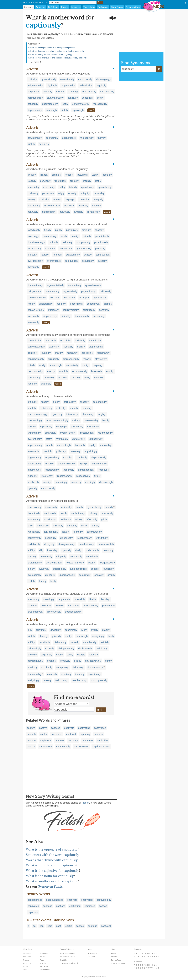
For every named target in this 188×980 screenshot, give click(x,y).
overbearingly (35, 420)
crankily (74, 181)
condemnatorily (80, 104)
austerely (49, 377)
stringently (93, 426)
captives (59, 740)
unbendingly (34, 432)
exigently (32, 476)
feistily (31, 303)
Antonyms (40, 7)
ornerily (72, 193)
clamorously (52, 469)
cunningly (108, 568)
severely (47, 91)
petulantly (33, 104)
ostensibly (79, 599)
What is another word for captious (52, 881)
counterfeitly (34, 538)
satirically (54, 346)
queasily (102, 260)
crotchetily (49, 187)
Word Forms (117, 7)
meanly (32, 199)
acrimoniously (35, 97)
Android (91, 957)
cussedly (75, 377)
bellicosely (105, 291)
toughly (102, 414)
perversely (48, 193)
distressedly (49, 211)
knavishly (52, 550)
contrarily (73, 97)
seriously (76, 482)
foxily (53, 581)
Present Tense (45, 970)
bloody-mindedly (66, 463)
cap (41, 926)
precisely (100, 248)
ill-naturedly (93, 211)
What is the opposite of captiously (52, 849)
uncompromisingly (38, 414)
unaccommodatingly (57, 420)
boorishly (80, 445)
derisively (80, 340)
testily (65, 104)
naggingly (101, 85)
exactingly (87, 97)
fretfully (32, 174)
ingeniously (94, 674)
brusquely (96, 371)
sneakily (99, 575)
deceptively (34, 513)
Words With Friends (67, 957)
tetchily (73, 187)
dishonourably (95, 667)
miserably (99, 193)
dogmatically (34, 457)
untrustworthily (106, 544)
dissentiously (82, 316)
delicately (67, 242)
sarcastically (107, 91)
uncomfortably (52, 205)
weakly (91, 562)
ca (34, 926)
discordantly (76, 303)
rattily (98, 181)
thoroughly (33, 267)
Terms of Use (116, 960)
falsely (79, 507)
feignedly (78, 531)
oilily (30, 525)
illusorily (79, 674)
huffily (62, 187)
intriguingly (34, 680)
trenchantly (103, 352)
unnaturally (43, 525)
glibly (104, 519)
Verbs (25, 970)
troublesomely (64, 476)
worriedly (69, 205)
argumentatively (55, 285)
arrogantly (53, 359)
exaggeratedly (107, 562)
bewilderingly (35, 137)
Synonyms (28, 7)
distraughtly (34, 205)
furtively (93, 654)
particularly (72, 230)
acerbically (87, 352)
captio (68, 926)
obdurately (50, 432)
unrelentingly (64, 445)
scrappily (84, 297)
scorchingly (55, 365)
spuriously (50, 519)
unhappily (98, 199)
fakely (65, 531)
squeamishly (73, 254)
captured (71, 734)
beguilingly (84, 575)
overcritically (67, 79)
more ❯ (91, 110)
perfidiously (34, 544)
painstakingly (103, 254)
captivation (100, 728)
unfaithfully (92, 556)
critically (32, 79)
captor (43, 734)
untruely (32, 556)
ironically (32, 352)
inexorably (33, 451)
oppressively (52, 457)
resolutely (75, 451)
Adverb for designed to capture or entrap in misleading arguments (56, 51)
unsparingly (61, 482)
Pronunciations (133, 7)
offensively (101, 359)
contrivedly (76, 556)
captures (31, 740)
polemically (89, 310)
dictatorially (78, 439)
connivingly (82, 636)
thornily (102, 137)
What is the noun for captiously (50, 876)
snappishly (33, 187)
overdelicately (35, 260)
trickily (31, 144)
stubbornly (33, 482)
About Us (114, 957)
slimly (108, 660)
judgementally (35, 85)
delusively (78, 667)
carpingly (73, 91)
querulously (87, 187)
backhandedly (35, 371)
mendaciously (86, 544)
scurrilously (34, 377)
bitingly (81, 346)
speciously (107, 513)
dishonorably (35, 674)
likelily (92, 599)
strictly (76, 420)
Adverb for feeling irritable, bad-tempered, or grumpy (50, 54)
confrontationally (37, 297)
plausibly (105, 599)
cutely (70, 654)
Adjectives (44, 953)
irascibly (107, 174)
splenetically (104, 187)
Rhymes (64, 7)
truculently (69, 297)
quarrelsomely (50, 104)
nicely (64, 236)
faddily (45, 254)
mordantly (72, 352)
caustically (95, 340)
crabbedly (33, 193)
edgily (61, 193)
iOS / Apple (92, 953)
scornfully (65, 340)
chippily (108, 303)
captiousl (106, 926)
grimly (49, 445)
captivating (84, 728)
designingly (98, 636)
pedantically (85, 85)
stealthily (32, 667)
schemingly (71, 630)
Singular (43, 963)
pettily (100, 97)
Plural (42, 960)
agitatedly (33, 211)
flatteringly (73, 605)
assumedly (46, 556)
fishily (84, 525)
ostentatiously (90, 605)
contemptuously (36, 346)
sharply (59, 352)
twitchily (78, 211)
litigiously (53, 310)
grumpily (56, 174)
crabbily (87, 181)
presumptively (35, 611)
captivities (102, 740)
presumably (108, 605)
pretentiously (35, 562)
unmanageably (86, 469)
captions (60, 906)
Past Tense (44, 966)
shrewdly (65, 660)
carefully (50, 248)
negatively (33, 91)
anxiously (83, 205)
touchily (32, 181)
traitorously (61, 680)
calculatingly (34, 648)
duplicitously (78, 513)
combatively (74, 285)
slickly (31, 568)
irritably (44, 174)
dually (78, 550)
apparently (64, 599)
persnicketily (102, 236)
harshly (32, 426)
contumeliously (36, 359)
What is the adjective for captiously (52, 870)
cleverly (43, 636)
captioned (89, 906)
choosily (99, 230)
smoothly (72, 525)
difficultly (32, 254)
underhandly (92, 550)
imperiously (46, 426)
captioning (74, 906)
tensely (57, 199)
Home (113, 953)
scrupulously (83, 242)
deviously (44, 144)
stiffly (49, 439)
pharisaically (34, 507)
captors (31, 746)
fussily (47, 230)
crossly (69, 174)
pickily (64, 110)
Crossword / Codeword (69, 963)
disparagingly (103, 79)
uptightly (85, 193)
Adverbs (43, 957)
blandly (95, 525)
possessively (83, 476)
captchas (33, 912)
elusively (52, 674)
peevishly (45, 181)
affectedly (92, 519)
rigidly (92, 445)
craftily (31, 581)
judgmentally (68, 85)
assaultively (93, 303)
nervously (64, 211)
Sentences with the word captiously (52, 855)
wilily (84, 630)
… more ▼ (36, 62)
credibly (59, 605)
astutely (104, 642)
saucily (110, 371)
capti (58, 926)
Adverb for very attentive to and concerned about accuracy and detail (57, 58)
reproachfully (100, 104)
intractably (72, 414)
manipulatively (35, 660)
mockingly (50, 340)
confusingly (52, 137)
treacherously (84, 538)
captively (73, 740)
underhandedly (67, 575)
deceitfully (50, 538)
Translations (89, 7)
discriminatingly (36, 242)
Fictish (85, 802)
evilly (87, 377)
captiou (80, 926)
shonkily (51, 660)
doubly (63, 513)
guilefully (50, 575)
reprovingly (78, 110)
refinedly (57, 254)
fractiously (60, 181)
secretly (74, 642)
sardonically (34, 340)
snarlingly (46, 383)
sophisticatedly (73, 611)
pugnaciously (88, 291)
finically (87, 236)
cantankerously (55, 97)
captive (43, 728)
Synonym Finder (51, 886)
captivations (45, 746)
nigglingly (52, 85)
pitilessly (61, 451)
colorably (46, 605)
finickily (60, 91)
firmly (97, 476)
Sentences (75, 7)
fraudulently (34, 519)
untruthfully (102, 538)
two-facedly (34, 531)
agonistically (99, 297)
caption (103, 906)
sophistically (69, 137)
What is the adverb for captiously (51, 865)
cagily (59, 654)
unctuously (50, 513)
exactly (88, 254)
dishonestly (66, 538)
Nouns (25, 966)
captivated (56, 734)
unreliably (58, 525)
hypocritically (94, 507)
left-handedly (51, 531)
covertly (49, 648)
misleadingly (87, 137)
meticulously (34, 248)
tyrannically (62, 439)
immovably (105, 445)
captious (55, 728)
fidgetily (96, 205)
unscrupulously (99, 680)
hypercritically (48, 79)
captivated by (103, 899)
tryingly (83, 463)
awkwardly (33, 322)
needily (47, 482)
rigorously (57, 414)
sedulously (88, 260)
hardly (105, 420)
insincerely (51, 507)
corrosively (72, 365)
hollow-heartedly (75, 562)
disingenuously (66, 544)
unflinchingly (96, 439)
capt (49, 926)
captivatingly (63, 746)
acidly (42, 365)
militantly (54, 297)
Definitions (53, 7)
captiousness (81, 746)
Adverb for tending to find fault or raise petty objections (51, 48)
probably (32, 605)
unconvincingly (54, 562)
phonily (109, 507)
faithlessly (65, 519)
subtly (68, 636)
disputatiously (35, 285)
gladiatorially (46, 303)
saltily (85, 365)
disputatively (50, 316)
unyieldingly (90, 451)
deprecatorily (35, 110)
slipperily (61, 556)
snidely (79, 519)
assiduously (71, 260)
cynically (68, 346)
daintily (75, 236)
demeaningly (106, 482)
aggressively (70, 291)
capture (31, 728)
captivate (69, 728)
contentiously (52, 291)
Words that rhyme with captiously (52, 860)
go (158, 68)
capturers (45, 740)
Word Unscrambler (67, 953)
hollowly (93, 513)
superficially (59, 568)
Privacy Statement (118, 963)
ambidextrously (78, 568)
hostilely (61, 303)
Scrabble (63, 960)
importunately (35, 445)
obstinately (88, 414)
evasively (44, 568)
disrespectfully (71, 359)
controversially (71, 310)
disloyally (49, 544)
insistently (47, 476)
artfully (111, 575)
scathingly (51, 110)
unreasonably (91, 420)
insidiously (102, 648)
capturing (85, 734)
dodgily (81, 654)
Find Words (103, 7)
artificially (66, 507)
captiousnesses (101, 746)
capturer (98, 734)
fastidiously (34, 230)
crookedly (46, 667)
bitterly (31, 365)
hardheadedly (105, 432)
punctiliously (101, 242)
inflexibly (87, 408)
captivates (87, 740)
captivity (31, 734)
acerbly (51, 371)
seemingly (48, 599)
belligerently (34, 291)
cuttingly (46, 352)
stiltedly (95, 568)
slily (41, 550)
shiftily (31, 550)
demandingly (89, 91)
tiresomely (68, 469)
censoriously (85, 79)
